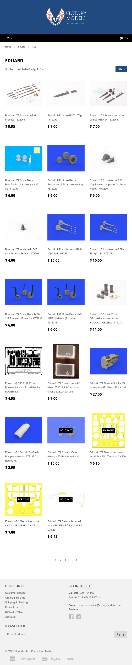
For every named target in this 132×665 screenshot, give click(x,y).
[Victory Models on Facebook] (71, 617)
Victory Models (20, 651)
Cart (126, 38)
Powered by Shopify (41, 651)
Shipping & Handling (16, 602)
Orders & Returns (15, 597)
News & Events (14, 612)
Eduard (21, 46)
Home (8, 46)
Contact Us (11, 607)
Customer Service (15, 592)
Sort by (9, 69)
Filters (121, 69)
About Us (10, 616)
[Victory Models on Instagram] (78, 617)
